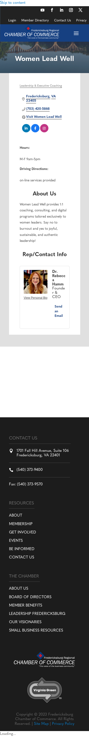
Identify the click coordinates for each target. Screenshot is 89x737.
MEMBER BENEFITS (25, 606)
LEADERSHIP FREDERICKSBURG (37, 614)
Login (12, 20)
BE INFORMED (21, 549)
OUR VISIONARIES (25, 622)
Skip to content (12, 3)
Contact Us (62, 20)
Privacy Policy (63, 724)
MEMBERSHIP (21, 524)
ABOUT (15, 516)
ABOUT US (18, 589)
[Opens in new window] (42, 10)
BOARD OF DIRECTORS (30, 597)
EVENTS (16, 541)
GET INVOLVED (22, 532)
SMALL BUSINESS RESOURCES (36, 630)
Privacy (81, 20)
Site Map (41, 724)
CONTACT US (21, 557)
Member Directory (35, 20)
